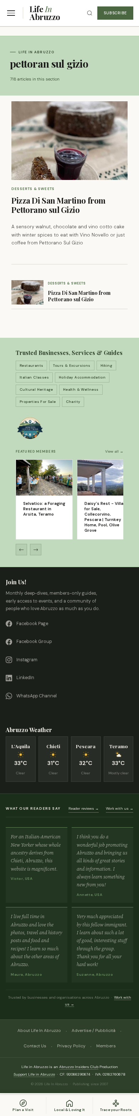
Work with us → (119, 808)
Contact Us (35, 1046)
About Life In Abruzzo (39, 1030)
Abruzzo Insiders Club (78, 1066)
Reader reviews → (83, 808)
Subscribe (115, 13)
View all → (114, 451)
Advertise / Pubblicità (93, 1030)
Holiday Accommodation (82, 377)
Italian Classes (34, 377)
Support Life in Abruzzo (34, 1074)
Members (106, 1046)
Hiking (106, 365)
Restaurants (31, 365)
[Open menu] (11, 13)
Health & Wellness (81, 389)
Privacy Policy (71, 1046)
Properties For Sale (38, 401)
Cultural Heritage (36, 389)
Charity (73, 401)
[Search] (89, 13)
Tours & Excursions (71, 365)
